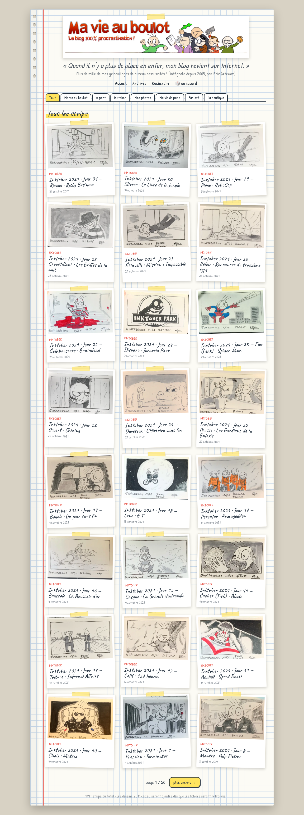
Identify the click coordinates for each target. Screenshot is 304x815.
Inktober (120, 97)
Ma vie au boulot (75, 97)
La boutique (216, 97)
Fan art (194, 97)
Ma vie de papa (170, 97)
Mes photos (143, 97)
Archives (139, 83)
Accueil (121, 83)
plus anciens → (184, 782)
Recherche (160, 83)
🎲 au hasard (186, 83)
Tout (52, 97)
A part (101, 97)
